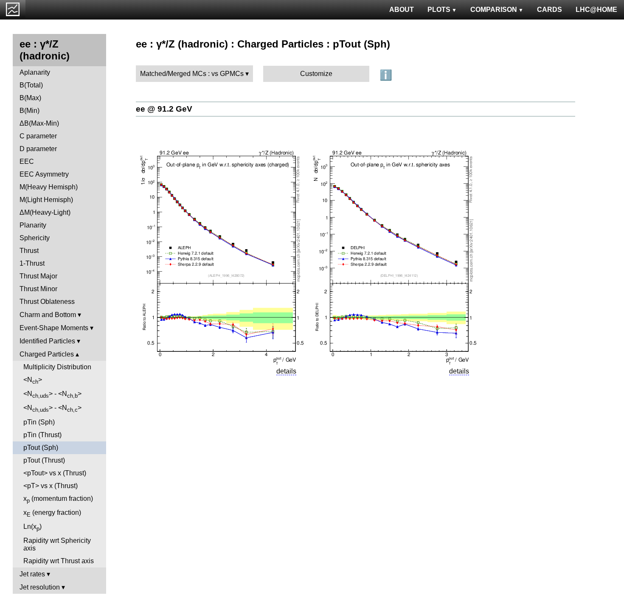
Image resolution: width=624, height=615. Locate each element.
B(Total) (31, 85)
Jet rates (32, 574)
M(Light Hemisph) (46, 199)
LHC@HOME (596, 9)
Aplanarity (35, 72)
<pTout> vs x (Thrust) (54, 473)
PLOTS (438, 9)
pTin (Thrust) (42, 434)
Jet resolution (40, 587)
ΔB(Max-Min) (39, 123)
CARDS (549, 9)
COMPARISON (493, 9)
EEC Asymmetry (44, 174)
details (286, 371)
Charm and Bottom (48, 314)
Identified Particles (47, 341)
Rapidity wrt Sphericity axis (57, 544)
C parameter (38, 136)
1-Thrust (32, 263)
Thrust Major (38, 276)
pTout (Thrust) (44, 460)
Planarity (33, 225)
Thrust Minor (38, 288)
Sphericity (35, 238)
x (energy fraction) (52, 513)
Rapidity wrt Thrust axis (58, 560)
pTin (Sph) (39, 422)
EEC (27, 161)
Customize (316, 73)
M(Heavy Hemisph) (49, 187)
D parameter (38, 148)
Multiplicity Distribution (57, 367)
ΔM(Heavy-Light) (45, 212)
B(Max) (30, 97)
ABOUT (401, 9)
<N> (32, 380)
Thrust (29, 250)
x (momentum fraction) (58, 499)
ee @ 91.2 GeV (164, 108)
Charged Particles (47, 354)
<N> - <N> (52, 394)
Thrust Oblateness (47, 301)
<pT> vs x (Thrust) (50, 485)
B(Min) (29, 110)
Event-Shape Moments (54, 327)
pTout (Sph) (40, 447)
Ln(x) (32, 527)
